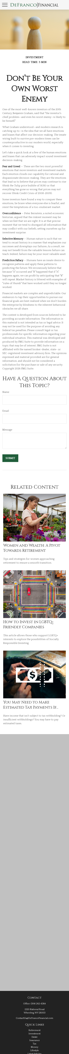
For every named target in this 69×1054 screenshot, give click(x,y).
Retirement (34, 1030)
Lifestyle (34, 1050)
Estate (35, 1037)
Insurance (34, 1040)
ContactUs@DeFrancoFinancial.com (34, 1018)
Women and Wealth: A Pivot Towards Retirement (31, 548)
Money (34, 1047)
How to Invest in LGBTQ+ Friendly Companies (28, 624)
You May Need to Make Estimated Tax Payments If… (30, 705)
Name (5, 392)
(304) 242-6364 (38, 1003)
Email (5, 410)
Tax (34, 1044)
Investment (34, 1033)
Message (7, 429)
